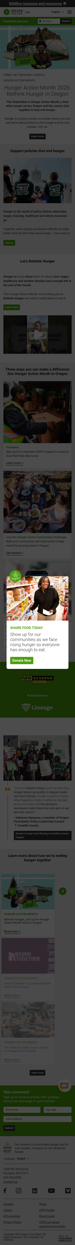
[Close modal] (64, 580)
